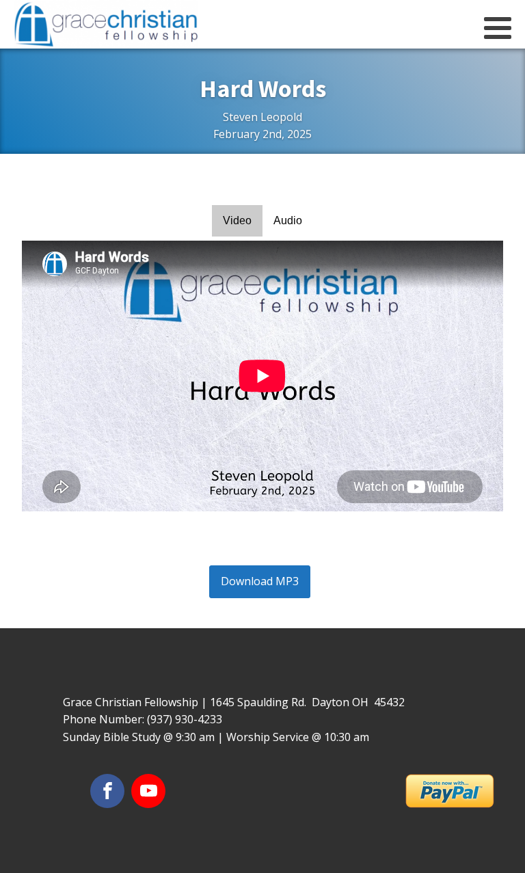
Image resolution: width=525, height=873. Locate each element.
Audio (287, 220)
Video (237, 220)
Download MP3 (260, 581)
